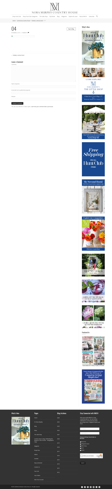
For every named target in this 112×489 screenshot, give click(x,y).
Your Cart (36, 471)
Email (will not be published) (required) (20, 90)
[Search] (97, 16)
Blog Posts (83, 441)
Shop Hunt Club (16, 16)
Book (82, 448)
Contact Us (37, 467)
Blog (58, 16)
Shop (35, 430)
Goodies (36, 458)
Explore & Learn (73, 16)
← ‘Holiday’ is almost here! (17, 55)
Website (13, 96)
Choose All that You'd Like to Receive (88, 437)
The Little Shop (43, 16)
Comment (13, 64)
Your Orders (37, 475)
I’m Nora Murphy (38, 422)
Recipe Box (37, 450)
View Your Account (39, 479)
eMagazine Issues (85, 443)
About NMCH (83, 16)
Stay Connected (38, 463)
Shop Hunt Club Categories (30, 16)
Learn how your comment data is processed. (42, 106)
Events (82, 450)
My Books (52, 16)
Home (35, 418)
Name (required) (15, 84)
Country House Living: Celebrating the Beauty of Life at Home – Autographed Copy (44, 440)
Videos (36, 454)
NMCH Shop (84, 446)
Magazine (64, 16)
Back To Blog (71, 29)
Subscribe (91, 16)
